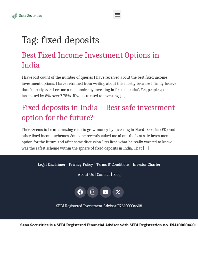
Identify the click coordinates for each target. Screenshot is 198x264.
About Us (86, 174)
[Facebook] (80, 192)
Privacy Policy (81, 164)
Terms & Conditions (112, 164)
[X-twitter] (118, 192)
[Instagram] (92, 192)
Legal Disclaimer (51, 164)
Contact (103, 174)
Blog (116, 174)
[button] (117, 14)
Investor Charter (146, 164)
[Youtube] (105, 192)
